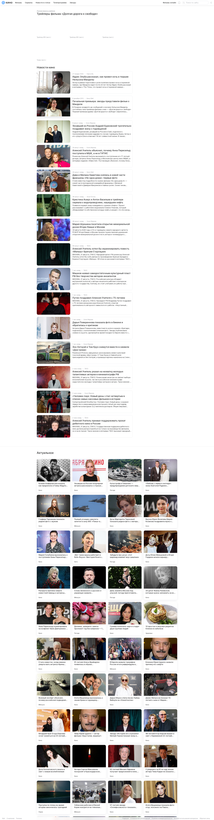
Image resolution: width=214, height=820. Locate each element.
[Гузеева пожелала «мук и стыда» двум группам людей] (125, 619)
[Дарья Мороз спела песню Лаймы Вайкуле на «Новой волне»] (125, 690)
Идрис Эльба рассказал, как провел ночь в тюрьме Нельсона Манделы (100, 78)
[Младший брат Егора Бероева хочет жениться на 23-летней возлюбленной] (53, 726)
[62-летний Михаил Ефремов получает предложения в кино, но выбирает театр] (125, 761)
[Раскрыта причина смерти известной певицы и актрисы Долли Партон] (53, 583)
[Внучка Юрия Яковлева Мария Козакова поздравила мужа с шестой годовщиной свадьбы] (160, 511)
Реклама (19, 818)
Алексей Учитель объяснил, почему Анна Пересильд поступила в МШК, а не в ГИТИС (101, 152)
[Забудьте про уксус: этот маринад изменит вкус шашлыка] (125, 547)
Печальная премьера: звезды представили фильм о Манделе (100, 103)
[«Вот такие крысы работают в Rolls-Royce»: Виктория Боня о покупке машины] (89, 547)
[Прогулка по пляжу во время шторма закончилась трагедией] (53, 797)
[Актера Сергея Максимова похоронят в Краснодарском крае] (89, 761)
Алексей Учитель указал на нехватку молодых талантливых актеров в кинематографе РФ (97, 373)
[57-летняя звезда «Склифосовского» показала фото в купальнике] (125, 797)
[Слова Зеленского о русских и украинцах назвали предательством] (89, 583)
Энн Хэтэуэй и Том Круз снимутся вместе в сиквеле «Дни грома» (100, 348)
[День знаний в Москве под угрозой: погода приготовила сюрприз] (125, 583)
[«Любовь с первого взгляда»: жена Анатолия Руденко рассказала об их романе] (160, 476)
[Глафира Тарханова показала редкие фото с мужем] (53, 511)
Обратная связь (205, 818)
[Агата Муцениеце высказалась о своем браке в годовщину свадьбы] (89, 690)
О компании (10, 818)
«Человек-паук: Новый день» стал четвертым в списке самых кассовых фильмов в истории (98, 397)
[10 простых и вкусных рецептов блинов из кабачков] (160, 619)
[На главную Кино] (8, 2)
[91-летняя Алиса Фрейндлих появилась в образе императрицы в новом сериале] (89, 654)
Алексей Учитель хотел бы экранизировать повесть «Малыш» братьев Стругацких (100, 250)
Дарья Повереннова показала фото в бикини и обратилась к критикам (97, 324)
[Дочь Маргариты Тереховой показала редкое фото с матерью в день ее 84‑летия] (125, 511)
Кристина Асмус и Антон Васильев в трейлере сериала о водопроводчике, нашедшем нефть (97, 201)
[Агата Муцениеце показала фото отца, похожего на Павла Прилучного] (160, 797)
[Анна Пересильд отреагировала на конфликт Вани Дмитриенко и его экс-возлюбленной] (53, 619)
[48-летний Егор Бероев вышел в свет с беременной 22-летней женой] (160, 726)
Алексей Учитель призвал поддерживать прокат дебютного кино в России (99, 422)
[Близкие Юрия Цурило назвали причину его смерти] (160, 654)
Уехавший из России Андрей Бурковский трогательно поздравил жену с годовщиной (101, 127)
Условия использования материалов (186, 818)
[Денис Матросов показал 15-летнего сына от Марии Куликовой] (160, 690)
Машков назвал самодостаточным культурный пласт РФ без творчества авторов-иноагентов (101, 275)
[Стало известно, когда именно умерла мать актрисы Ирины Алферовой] (53, 654)
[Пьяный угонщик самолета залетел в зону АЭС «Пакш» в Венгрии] (89, 511)
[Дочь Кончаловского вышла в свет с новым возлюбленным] (53, 761)
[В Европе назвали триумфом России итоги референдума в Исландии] (125, 654)
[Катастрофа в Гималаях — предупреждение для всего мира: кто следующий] (125, 476)
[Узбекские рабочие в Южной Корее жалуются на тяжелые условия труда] (89, 797)
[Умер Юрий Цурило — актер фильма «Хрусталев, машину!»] (89, 726)
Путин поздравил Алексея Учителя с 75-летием (98, 297)
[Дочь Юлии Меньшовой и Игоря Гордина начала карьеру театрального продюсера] (160, 547)
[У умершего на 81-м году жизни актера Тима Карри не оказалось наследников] (160, 761)
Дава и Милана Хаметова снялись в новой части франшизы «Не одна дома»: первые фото (98, 176)
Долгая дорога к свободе (46, 11)
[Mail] (3, 2)
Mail (3, 818)
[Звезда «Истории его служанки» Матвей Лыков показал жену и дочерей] (125, 726)
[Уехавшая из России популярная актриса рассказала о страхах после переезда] (89, 476)
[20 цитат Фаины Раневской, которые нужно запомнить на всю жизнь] (160, 583)
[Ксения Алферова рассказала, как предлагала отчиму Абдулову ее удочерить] (53, 476)
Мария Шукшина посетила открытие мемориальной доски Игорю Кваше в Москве (101, 225)
